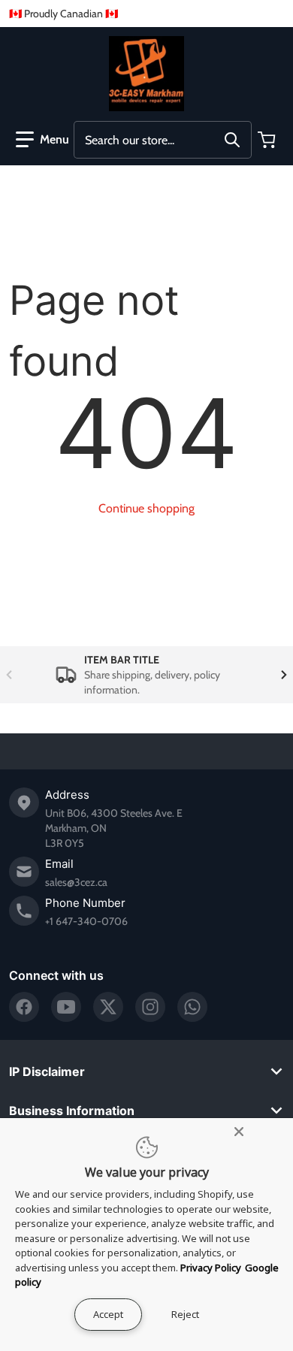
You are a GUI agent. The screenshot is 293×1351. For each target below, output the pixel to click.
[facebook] (24, 1007)
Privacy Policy (210, 1267)
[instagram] (150, 1007)
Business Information (71, 1110)
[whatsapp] (192, 1007)
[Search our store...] (232, 139)
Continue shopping (146, 508)
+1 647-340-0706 (86, 921)
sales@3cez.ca (76, 882)
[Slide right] (284, 674)
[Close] (239, 1131)
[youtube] (66, 1007)
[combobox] (162, 139)
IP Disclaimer (47, 1071)
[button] (42, 140)
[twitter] (108, 1007)
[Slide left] (9, 674)
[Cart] (268, 140)
